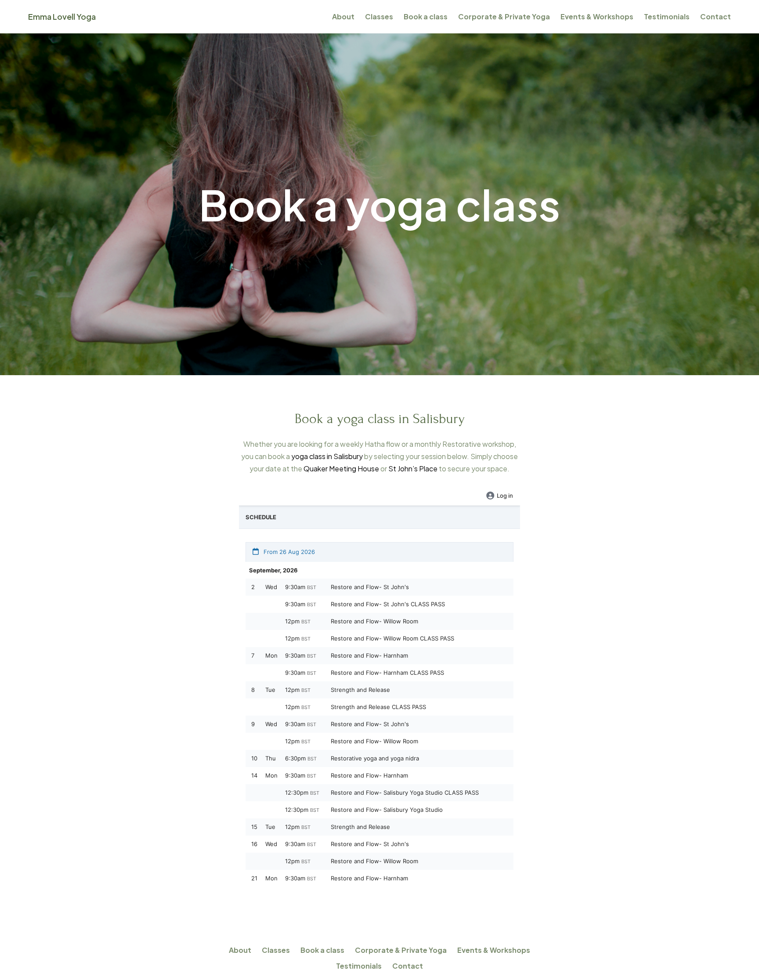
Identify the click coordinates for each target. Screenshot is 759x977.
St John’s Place (412, 468)
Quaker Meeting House (341, 468)
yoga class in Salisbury (327, 456)
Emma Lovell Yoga (62, 16)
